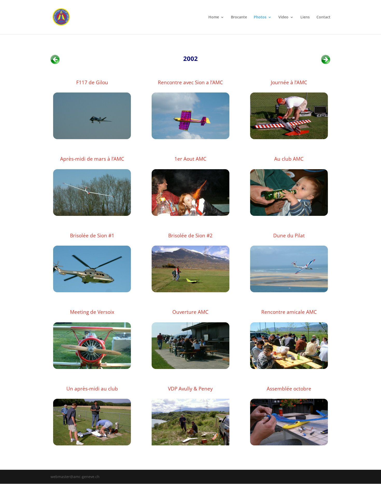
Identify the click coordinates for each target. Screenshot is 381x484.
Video (283, 17)
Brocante (239, 17)
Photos (260, 17)
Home (213, 17)
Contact (323, 17)
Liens (305, 17)
